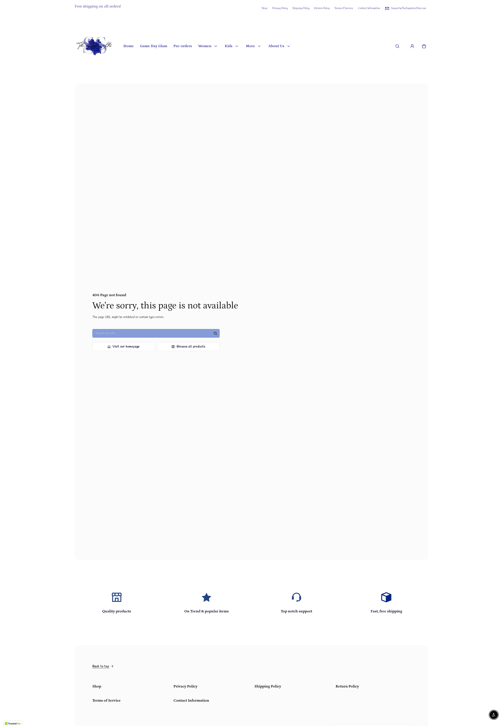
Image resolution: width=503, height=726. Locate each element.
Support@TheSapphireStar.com (408, 8)
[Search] (215, 333)
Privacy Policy (280, 8)
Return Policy (322, 8)
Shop (264, 8)
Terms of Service (343, 8)
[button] (397, 46)
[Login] (412, 46)
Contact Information (369, 8)
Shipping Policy (300, 8)
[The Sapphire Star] (94, 46)
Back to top (100, 666)
